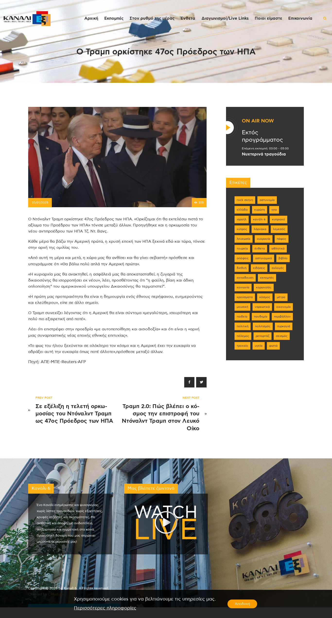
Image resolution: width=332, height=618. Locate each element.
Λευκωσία (243, 238)
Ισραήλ (241, 219)
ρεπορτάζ (262, 336)
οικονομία (283, 306)
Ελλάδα (242, 209)
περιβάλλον (282, 316)
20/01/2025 (40, 202)
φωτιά (273, 345)
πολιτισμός (263, 326)
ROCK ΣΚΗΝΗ (245, 199)
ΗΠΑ (274, 209)
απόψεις (243, 258)
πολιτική (242, 326)
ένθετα (259, 248)
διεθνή (241, 267)
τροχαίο (242, 345)
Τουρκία (242, 248)
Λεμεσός (279, 229)
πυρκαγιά (283, 326)
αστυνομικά (263, 258)
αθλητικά (278, 248)
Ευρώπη (259, 209)
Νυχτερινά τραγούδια (264, 154)
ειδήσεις (259, 267)
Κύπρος (242, 229)
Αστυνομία (267, 199)
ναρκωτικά (262, 306)
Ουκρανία (263, 238)
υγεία (258, 345)
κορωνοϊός (263, 287)
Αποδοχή (242, 604)
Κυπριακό (278, 219)
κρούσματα (245, 297)
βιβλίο (283, 258)
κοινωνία (243, 287)
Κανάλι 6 (259, 219)
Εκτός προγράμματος (262, 136)
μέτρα (281, 297)
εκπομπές (267, 277)
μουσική (242, 306)
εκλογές (278, 267)
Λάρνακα (260, 229)
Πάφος (281, 238)
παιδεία (242, 316)
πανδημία (260, 316)
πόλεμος (243, 336)
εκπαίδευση (245, 277)
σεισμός (282, 336)
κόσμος (264, 297)
